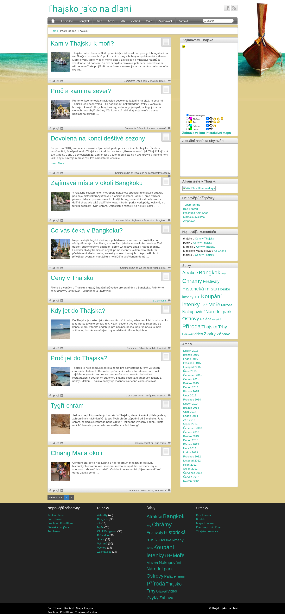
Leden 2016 (190, 358)
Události (187, 334)
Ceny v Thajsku (72, 277)
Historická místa (199, 288)
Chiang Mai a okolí (76, 453)
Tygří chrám (67, 405)
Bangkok (84, 20)
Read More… (59, 163)
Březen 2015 (191, 391)
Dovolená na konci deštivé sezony (98, 138)
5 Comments (159, 300)
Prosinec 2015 (192, 362)
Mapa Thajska (205, 523)
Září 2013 (189, 419)
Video (198, 334)
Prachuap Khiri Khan (195, 212)
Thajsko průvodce (207, 531)
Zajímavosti (165, 20)
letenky (191, 304)
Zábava (224, 334)
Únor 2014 (189, 411)
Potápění (216, 319)
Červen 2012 (191, 476)
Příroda (191, 326)
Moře (149, 20)
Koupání (211, 296)
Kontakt (183, 20)
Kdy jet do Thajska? (78, 310)
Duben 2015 (190, 387)
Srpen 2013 (190, 423)
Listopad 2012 (192, 460)
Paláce (206, 319)
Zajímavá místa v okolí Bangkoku (97, 182)
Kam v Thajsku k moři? (82, 43)
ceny (223, 273)
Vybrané (102, 543)
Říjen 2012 (190, 464)
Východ (135, 20)
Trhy (222, 327)
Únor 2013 (189, 448)
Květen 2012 (191, 480)
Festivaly (211, 281)
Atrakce (190, 272)
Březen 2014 (191, 407)
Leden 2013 (190, 452)
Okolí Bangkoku (107, 531)
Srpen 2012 (190, 468)
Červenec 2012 (192, 472)
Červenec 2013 (192, 428)
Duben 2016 (190, 350)
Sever (111, 20)
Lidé (204, 305)
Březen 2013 (191, 444)
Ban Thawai (190, 208)
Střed (99, 20)
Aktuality (102, 515)
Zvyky (210, 334)
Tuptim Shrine (191, 204)
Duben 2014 (190, 403)
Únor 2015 (189, 395)
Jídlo (197, 297)
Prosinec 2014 (192, 399)
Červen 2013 (191, 432)
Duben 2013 (190, 440)
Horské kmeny (171, 540)
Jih (123, 20)
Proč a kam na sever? (81, 90)
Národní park (219, 311)
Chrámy (192, 281)
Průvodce (67, 20)
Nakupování (193, 312)
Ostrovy (190, 318)
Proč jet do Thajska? (79, 358)
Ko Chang (220, 250)
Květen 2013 (191, 436)
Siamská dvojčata (194, 216)
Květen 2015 (191, 383)
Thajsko (209, 327)
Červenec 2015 (192, 375)
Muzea (226, 305)
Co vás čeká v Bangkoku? (87, 230)
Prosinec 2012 (192, 456)
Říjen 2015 (190, 371)
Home (54, 30)
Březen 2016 (191, 354)
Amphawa (189, 220)
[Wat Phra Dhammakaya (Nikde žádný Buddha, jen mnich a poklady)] (199, 188)
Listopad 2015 (192, 367)
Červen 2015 (191, 379)
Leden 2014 (190, 415)
